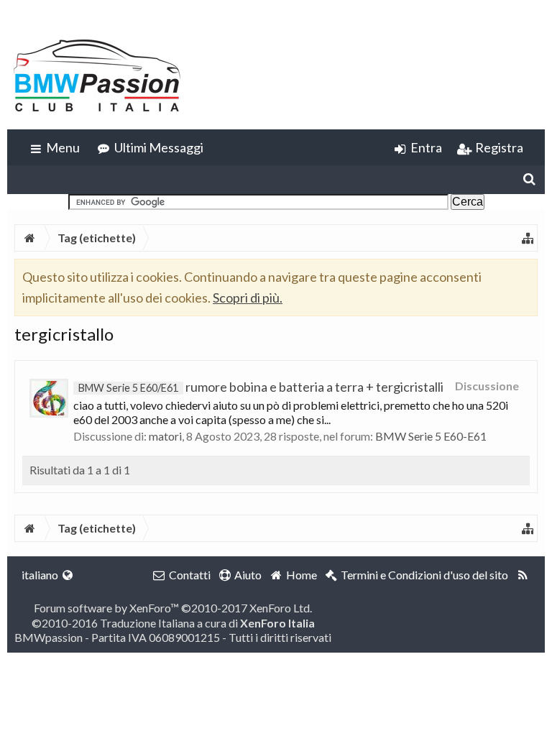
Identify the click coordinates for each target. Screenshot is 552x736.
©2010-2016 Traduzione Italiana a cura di (173, 623)
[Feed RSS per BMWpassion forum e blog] (523, 575)
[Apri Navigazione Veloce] (527, 238)
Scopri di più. (247, 297)
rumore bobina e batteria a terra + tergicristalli (260, 387)
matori (165, 436)
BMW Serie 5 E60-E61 (431, 436)
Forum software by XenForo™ (173, 608)
